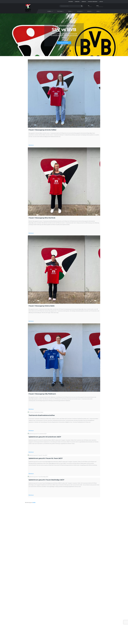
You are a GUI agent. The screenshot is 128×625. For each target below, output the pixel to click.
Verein (98, 11)
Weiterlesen (31, 145)
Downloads (77, 1)
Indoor (89, 11)
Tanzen (69, 11)
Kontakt (101, 1)
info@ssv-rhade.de (99, 6)
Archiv (34, 502)
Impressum (84, 1)
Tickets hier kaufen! (63, 42)
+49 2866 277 (90, 6)
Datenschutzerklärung (92, 1)
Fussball (49, 11)
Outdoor (79, 11)
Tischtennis (59, 11)
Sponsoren (70, 1)
